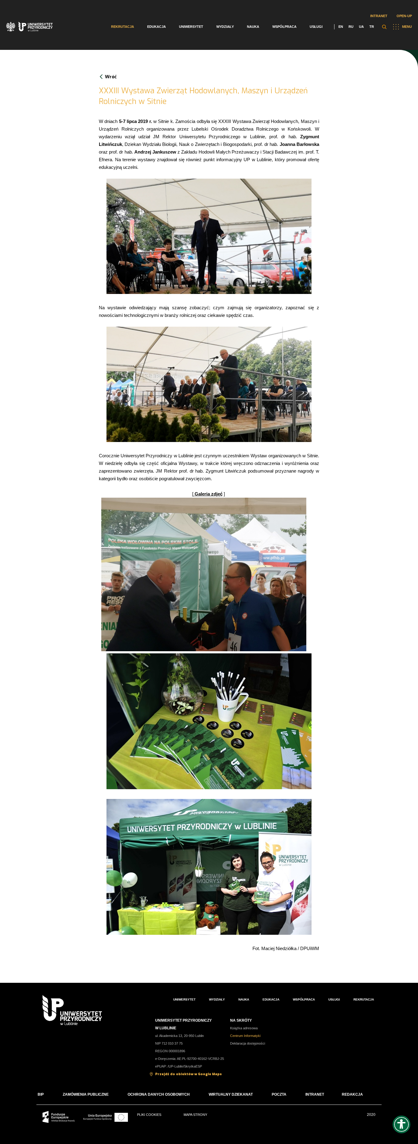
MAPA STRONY (195, 1114)
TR (371, 26)
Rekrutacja (122, 26)
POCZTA (279, 1094)
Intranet (378, 16)
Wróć (111, 77)
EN (340, 26)
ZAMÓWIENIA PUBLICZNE (86, 1094)
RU (351, 26)
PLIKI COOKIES (149, 1114)
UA (361, 26)
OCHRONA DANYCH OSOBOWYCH (159, 1094)
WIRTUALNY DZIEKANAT (231, 1094)
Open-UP (404, 16)
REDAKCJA (352, 1094)
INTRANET (314, 1094)
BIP (41, 1094)
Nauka (253, 26)
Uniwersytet (191, 26)
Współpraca (284, 26)
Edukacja (156, 26)
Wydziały (225, 26)
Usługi (316, 26)
